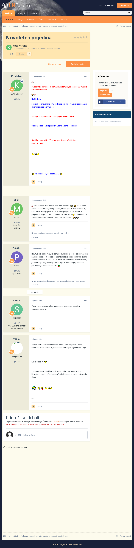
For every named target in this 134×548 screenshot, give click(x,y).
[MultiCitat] (33, 182)
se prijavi (55, 422)
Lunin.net (34, 13)
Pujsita (16, 248)
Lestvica (52, 19)
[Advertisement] (34, 192)
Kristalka (23, 46)
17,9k (17, 223)
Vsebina (8, 13)
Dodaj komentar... (27, 435)
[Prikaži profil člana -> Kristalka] (9, 47)
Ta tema (120, 13)
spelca (16, 300)
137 (18, 323)
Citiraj (40, 182)
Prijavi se (103, 91)
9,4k (18, 271)
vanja (16, 339)
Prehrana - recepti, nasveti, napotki (45, 49)
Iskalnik (64, 19)
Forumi (9, 19)
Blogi (20, 19)
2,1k (18, 99)
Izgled (63, 544)
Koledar (30, 19)
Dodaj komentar (78, 64)
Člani (41, 19)
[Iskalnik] (129, 13)
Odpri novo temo (54, 64)
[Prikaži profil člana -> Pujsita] (17, 257)
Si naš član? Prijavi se (103, 5)
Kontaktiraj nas (75, 544)
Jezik (54, 544)
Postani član (124, 5)
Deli (11, 54)
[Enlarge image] (33, 82)
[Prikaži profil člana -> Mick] (17, 209)
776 (18, 362)
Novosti (21, 13)
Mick (16, 200)
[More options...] (85, 76)
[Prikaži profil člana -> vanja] (17, 348)
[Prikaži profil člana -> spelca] (17, 309)
